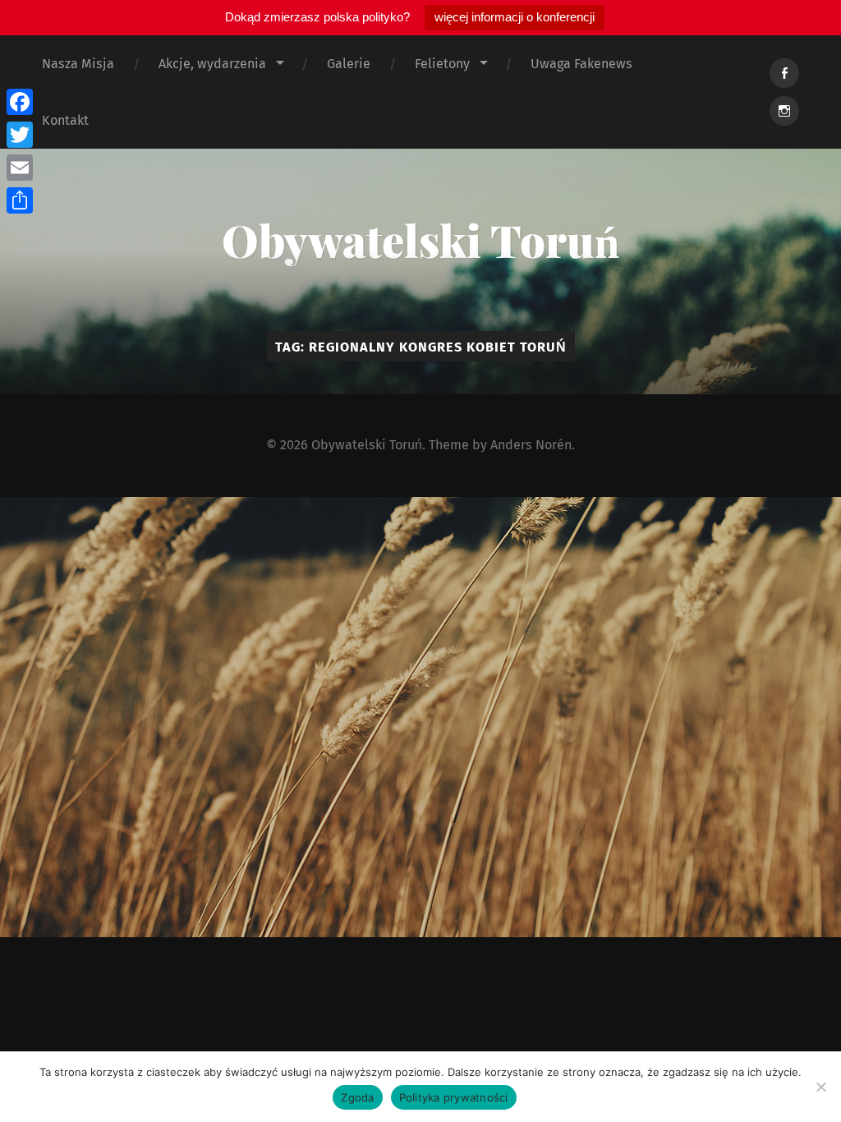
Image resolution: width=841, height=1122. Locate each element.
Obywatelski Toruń (420, 239)
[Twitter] (19, 134)
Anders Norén (531, 445)
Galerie (348, 63)
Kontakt (65, 120)
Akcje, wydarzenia (212, 63)
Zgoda (357, 1097)
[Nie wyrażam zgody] (820, 1086)
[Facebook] (19, 101)
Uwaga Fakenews (581, 63)
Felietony (442, 63)
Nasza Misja (78, 63)
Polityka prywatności (453, 1097)
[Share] (19, 200)
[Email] (19, 167)
